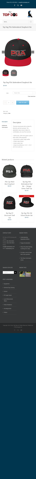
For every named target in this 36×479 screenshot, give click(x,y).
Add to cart (22, 102)
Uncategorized (7, 308)
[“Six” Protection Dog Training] (22, 274)
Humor (5, 291)
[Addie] (28, 274)
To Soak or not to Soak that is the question (25, 253)
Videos (5, 312)
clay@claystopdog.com (24, 2)
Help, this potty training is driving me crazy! (26, 247)
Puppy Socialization (25, 243)
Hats (9, 113)
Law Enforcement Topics (8, 300)
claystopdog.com (10, 248)
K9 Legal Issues (8, 295)
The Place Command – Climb (26, 259)
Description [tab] (5, 121)
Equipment (6, 284)
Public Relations (8, 304)
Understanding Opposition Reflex (25, 238)
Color (7, 93)
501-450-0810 (10, 241)
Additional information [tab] (5, 126)
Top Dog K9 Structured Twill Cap (9, 215)
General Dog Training (9, 287)
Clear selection (31, 96)
